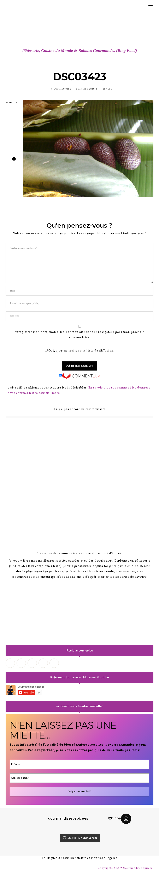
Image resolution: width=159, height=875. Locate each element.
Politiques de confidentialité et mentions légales (79, 858)
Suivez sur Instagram (82, 838)
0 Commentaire (61, 88)
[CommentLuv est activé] (81, 376)
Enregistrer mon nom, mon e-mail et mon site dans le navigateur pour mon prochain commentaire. (79, 334)
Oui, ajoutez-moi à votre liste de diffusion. (81, 351)
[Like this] (11, 161)
